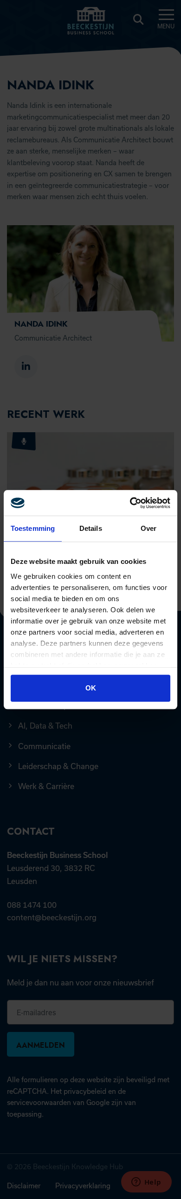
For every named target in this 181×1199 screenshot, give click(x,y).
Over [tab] (148, 528)
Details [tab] (90, 528)
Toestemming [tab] (33, 528)
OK (90, 688)
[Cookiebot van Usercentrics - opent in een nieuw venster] (130, 503)
